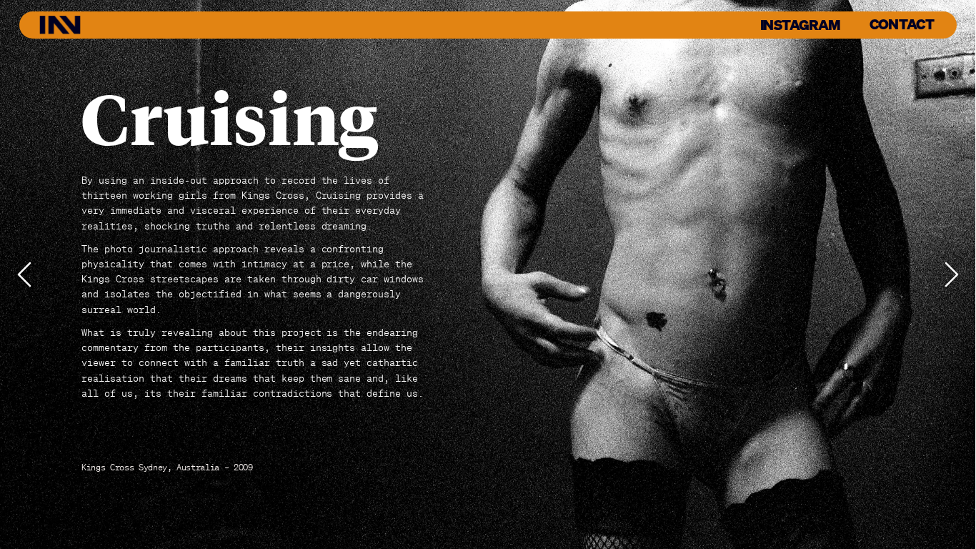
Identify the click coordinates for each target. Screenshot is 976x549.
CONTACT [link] (902, 24)
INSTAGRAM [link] (800, 24)
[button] (24, 274)
